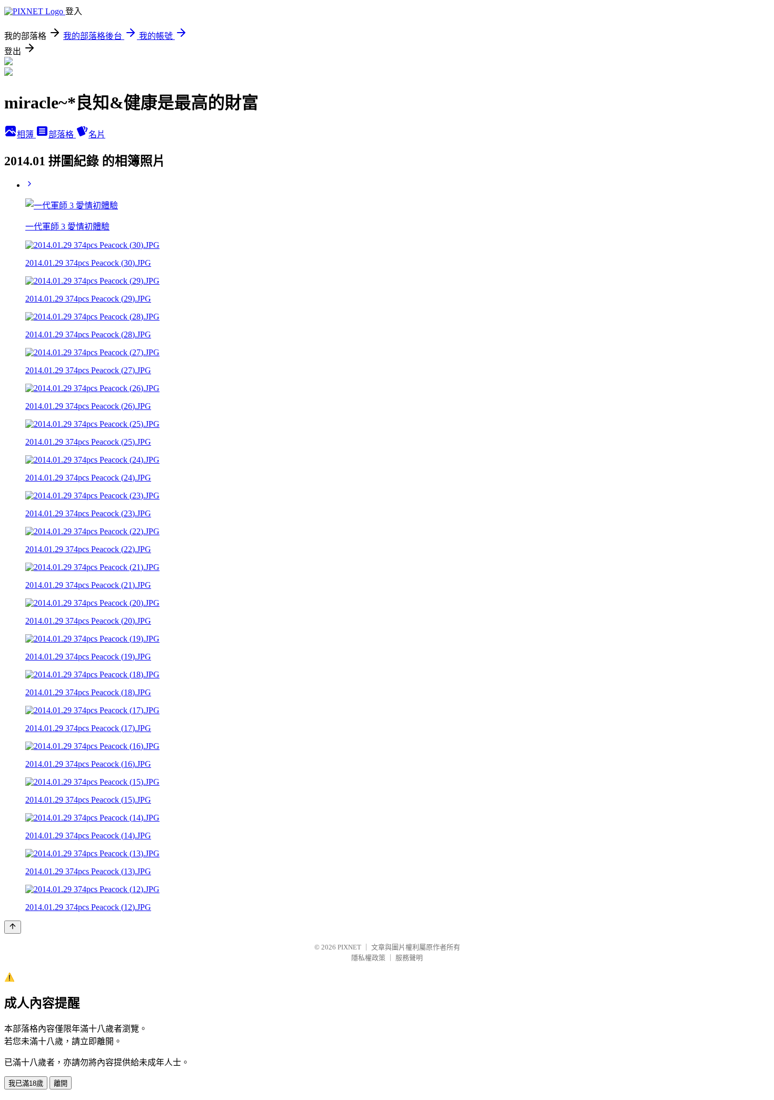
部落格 (62, 134)
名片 (96, 134)
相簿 (26, 134)
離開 (60, 1083)
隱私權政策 (368, 958)
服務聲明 (409, 958)
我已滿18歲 (25, 1083)
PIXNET (349, 947)
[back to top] (12, 927)
